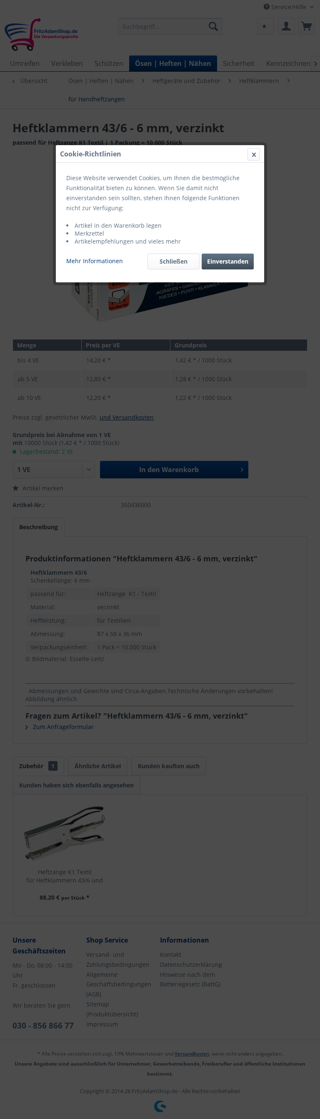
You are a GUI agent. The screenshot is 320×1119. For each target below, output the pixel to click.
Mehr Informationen (94, 261)
